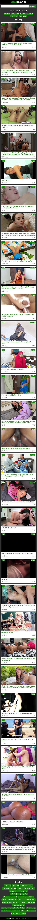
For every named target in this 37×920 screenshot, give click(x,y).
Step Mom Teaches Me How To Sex (13, 908)
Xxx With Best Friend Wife (25, 888)
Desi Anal (7, 886)
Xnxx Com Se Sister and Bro (10, 911)
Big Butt (22, 14)
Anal (12, 14)
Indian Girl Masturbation (10, 902)
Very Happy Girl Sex (9, 888)
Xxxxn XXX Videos (18, 905)
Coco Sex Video (28, 897)
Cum (24, 16)
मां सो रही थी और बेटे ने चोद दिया (18, 894)
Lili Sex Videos (31, 908)
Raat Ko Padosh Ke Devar (26, 899)
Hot (20, 16)
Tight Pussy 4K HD (26, 886)
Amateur (7, 14)
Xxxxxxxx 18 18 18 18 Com (18, 891)
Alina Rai (22, 902)
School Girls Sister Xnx (9, 899)
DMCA (18, 918)
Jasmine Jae (31, 902)
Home (8, 918)
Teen (17, 14)
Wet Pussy (14, 16)
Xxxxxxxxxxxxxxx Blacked (12, 897)
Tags (12, 918)
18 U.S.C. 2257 (26, 918)
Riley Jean (15, 886)
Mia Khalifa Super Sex (28, 911)
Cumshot (30, 14)
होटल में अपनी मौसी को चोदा (18, 913)
